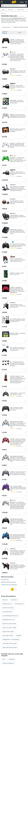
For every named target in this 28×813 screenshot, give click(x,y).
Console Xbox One (7, 611)
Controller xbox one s (8, 607)
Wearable (18, 635)
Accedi (21, 2)
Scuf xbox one (6, 27)
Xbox (3, 9)
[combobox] (14, 5)
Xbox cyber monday (8, 635)
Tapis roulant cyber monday (10, 647)
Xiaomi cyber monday (8, 631)
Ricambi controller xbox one (8, 582)
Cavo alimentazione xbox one (10, 615)
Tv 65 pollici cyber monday (10, 643)
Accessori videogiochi (8, 663)
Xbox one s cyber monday (9, 627)
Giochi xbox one (11, 9)
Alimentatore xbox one (8, 619)
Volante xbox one (7, 603)
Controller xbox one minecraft (9, 584)
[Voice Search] (25, 6)
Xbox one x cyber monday (9, 623)
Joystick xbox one (20, 9)
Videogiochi (12, 659)
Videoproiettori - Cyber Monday (11, 639)
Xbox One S (14, 599)
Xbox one (4, 13)
